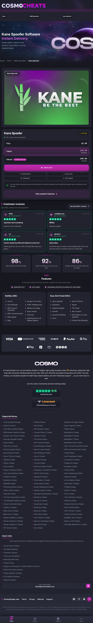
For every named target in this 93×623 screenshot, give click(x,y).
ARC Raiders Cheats (41, 429)
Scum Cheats (8, 466)
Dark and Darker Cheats (43, 466)
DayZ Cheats (8, 443)
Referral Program (10, 580)
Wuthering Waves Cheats (13, 487)
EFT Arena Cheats (10, 528)
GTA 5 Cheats (69, 494)
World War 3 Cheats (71, 483)
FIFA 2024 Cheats (40, 514)
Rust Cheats (38, 426)
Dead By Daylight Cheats (13, 439)
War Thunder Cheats (41, 443)
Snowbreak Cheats (41, 504)
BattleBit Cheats (10, 483)
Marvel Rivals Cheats (11, 453)
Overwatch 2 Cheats (72, 460)
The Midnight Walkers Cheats (15, 501)
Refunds (40, 599)
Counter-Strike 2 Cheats (43, 432)
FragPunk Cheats (10, 477)
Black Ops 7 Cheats (11, 514)
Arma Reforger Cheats (42, 453)
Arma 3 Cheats (39, 456)
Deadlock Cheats (40, 507)
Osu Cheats (38, 528)
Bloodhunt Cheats (10, 480)
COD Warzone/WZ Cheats (13, 429)
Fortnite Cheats (39, 422)
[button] (89, 599)
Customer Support (10, 553)
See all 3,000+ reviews (78, 206)
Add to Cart (48, 168)
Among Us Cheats (40, 501)
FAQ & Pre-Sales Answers (13, 570)
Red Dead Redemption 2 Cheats (46, 494)
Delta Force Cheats (11, 446)
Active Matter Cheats (72, 480)
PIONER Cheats (70, 487)
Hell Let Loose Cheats (42, 449)
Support (49, 599)
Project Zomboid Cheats (73, 514)
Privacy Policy (9, 563)
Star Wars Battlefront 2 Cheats (75, 524)
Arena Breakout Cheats (42, 446)
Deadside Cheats (70, 466)
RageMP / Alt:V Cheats (72, 518)
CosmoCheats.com (10, 599)
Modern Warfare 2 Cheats (13, 518)
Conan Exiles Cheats (41, 483)
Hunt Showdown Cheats (73, 456)
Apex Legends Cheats (72, 426)
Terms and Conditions (12, 556)
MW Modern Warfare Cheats (14, 432)
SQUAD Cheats (9, 460)
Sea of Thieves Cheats (12, 456)
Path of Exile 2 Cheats (72, 511)
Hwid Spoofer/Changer (12, 422)
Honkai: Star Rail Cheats (12, 504)
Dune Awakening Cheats (73, 473)
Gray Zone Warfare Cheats (13, 473)
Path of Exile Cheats (71, 507)
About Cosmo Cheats (11, 546)
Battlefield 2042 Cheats (73, 443)
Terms (24, 599)
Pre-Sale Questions (11, 549)
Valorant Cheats (40, 436)
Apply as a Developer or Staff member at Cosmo (22, 566)
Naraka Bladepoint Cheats (43, 487)
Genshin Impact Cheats (42, 490)
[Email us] (88, 586)
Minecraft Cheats (40, 524)
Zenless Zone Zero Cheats (74, 504)
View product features (45, 194)
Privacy (32, 599)
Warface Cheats (70, 501)
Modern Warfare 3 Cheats (13, 521)
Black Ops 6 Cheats (11, 511)
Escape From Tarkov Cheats (14, 436)
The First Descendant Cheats (14, 497)
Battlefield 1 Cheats (71, 439)
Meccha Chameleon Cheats (44, 521)
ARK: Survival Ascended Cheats (76, 446)
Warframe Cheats (40, 497)
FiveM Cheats (69, 453)
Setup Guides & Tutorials (13, 573)
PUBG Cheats (69, 429)
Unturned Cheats (40, 460)
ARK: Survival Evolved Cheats (75, 449)
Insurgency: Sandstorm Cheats (45, 470)
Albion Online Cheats (11, 490)
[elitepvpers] (79, 599)
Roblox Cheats (9, 463)
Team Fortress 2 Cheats (73, 497)
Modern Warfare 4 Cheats (13, 524)
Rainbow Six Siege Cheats (74, 422)
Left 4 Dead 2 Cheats (42, 518)
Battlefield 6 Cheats (71, 432)
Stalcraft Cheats (10, 494)
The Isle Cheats (39, 463)
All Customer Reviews (12, 576)
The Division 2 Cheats (42, 480)
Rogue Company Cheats (13, 470)
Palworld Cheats (70, 477)
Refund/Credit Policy (11, 559)
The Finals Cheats (40, 439)
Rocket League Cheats (12, 449)
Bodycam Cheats (40, 511)
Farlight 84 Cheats (71, 463)
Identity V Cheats (10, 507)
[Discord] (74, 599)
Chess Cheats (69, 470)
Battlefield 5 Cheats (71, 436)
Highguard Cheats (40, 477)
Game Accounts (9, 426)
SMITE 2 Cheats (70, 490)
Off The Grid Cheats (41, 473)
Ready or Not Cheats (72, 521)
